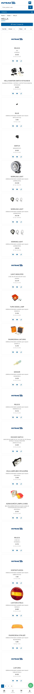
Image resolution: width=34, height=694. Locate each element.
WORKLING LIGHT (17, 176)
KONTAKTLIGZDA (17, 570)
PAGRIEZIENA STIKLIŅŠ (17, 635)
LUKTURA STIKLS (17, 603)
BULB (17, 113)
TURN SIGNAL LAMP (17, 307)
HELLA (15, 15)
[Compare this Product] (21, 61)
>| (11, 686)
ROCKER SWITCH (17, 437)
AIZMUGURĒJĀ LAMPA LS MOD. (17, 504)
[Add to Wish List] (17, 61)
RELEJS (17, 48)
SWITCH (17, 146)
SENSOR (17, 372)
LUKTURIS (17, 668)
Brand (8, 15)
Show (20, 29)
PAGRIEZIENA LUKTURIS (17, 339)
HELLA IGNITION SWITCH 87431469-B (17, 81)
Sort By (4, 29)
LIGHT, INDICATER (17, 274)
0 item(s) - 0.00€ (30, 3)
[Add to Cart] (13, 61)
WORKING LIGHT (17, 242)
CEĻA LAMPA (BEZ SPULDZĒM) (17, 471)
